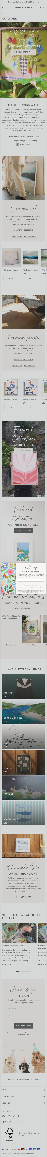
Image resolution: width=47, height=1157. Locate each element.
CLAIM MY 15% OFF (31, 584)
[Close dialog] (3, 564)
